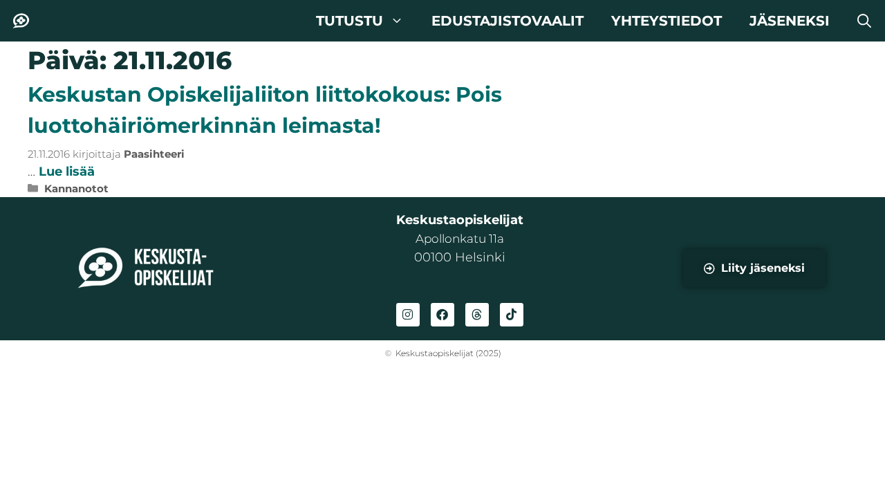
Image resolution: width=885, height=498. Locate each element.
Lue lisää (67, 171)
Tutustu (349, 20)
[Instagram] (408, 314)
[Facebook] (442, 314)
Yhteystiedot (666, 20)
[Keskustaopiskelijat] (21, 21)
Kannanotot (76, 188)
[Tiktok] (511, 314)
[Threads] (477, 314)
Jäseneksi (789, 20)
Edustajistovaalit (507, 20)
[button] (864, 21)
